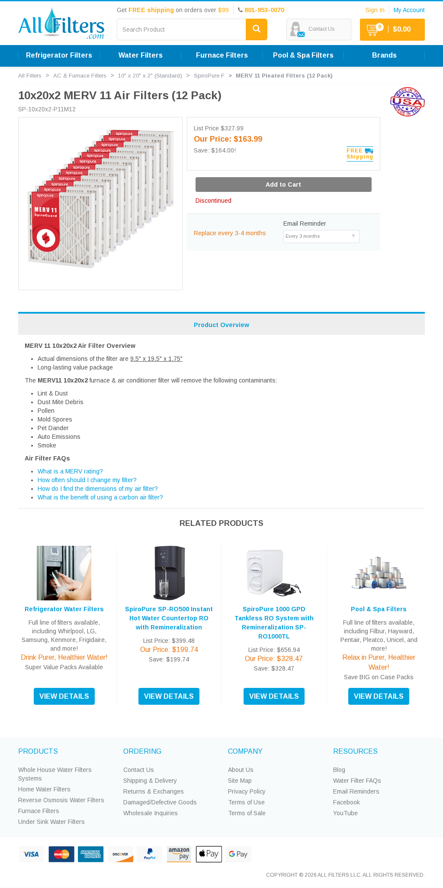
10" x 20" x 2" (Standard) (150, 75)
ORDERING (142, 751)
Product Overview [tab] (221, 324)
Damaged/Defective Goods (160, 802)
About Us (241, 769)
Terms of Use (246, 802)
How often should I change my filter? (87, 479)
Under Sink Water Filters (51, 821)
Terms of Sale (247, 813)
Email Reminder (304, 223)
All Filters (30, 75)
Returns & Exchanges (153, 791)
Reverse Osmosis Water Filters (61, 800)
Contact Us (138, 769)
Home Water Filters (44, 789)
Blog (339, 769)
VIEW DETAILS (64, 696)
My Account (409, 9)
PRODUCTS (38, 751)
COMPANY (245, 751)
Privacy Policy (247, 791)
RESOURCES (355, 751)
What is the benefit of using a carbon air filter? (100, 497)
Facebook (346, 802)
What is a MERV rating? (70, 471)
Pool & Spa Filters (379, 609)
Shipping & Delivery (150, 780)
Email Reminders (356, 791)
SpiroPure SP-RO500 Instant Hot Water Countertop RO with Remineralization (169, 618)
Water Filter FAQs (357, 780)
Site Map (240, 780)
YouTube (345, 813)
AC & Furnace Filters (79, 75)
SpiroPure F (209, 75)
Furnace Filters (38, 810)
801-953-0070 (264, 9)
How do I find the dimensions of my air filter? (98, 488)
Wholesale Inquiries (150, 813)
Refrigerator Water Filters (64, 609)
